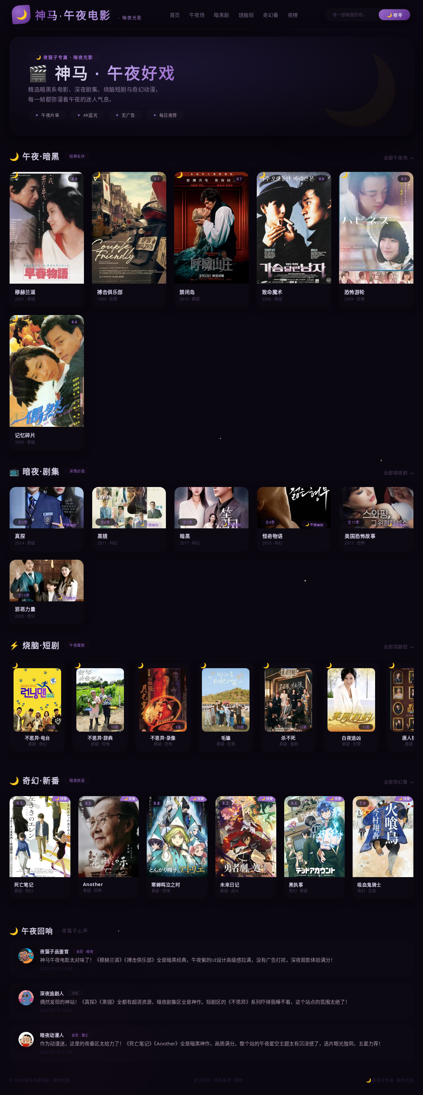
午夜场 (197, 15)
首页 (175, 15)
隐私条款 (222, 1080)
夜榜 (293, 15)
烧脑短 (246, 15)
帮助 (238, 1080)
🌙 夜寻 (394, 15)
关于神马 (202, 1080)
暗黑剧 (221, 15)
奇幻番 (271, 15)
